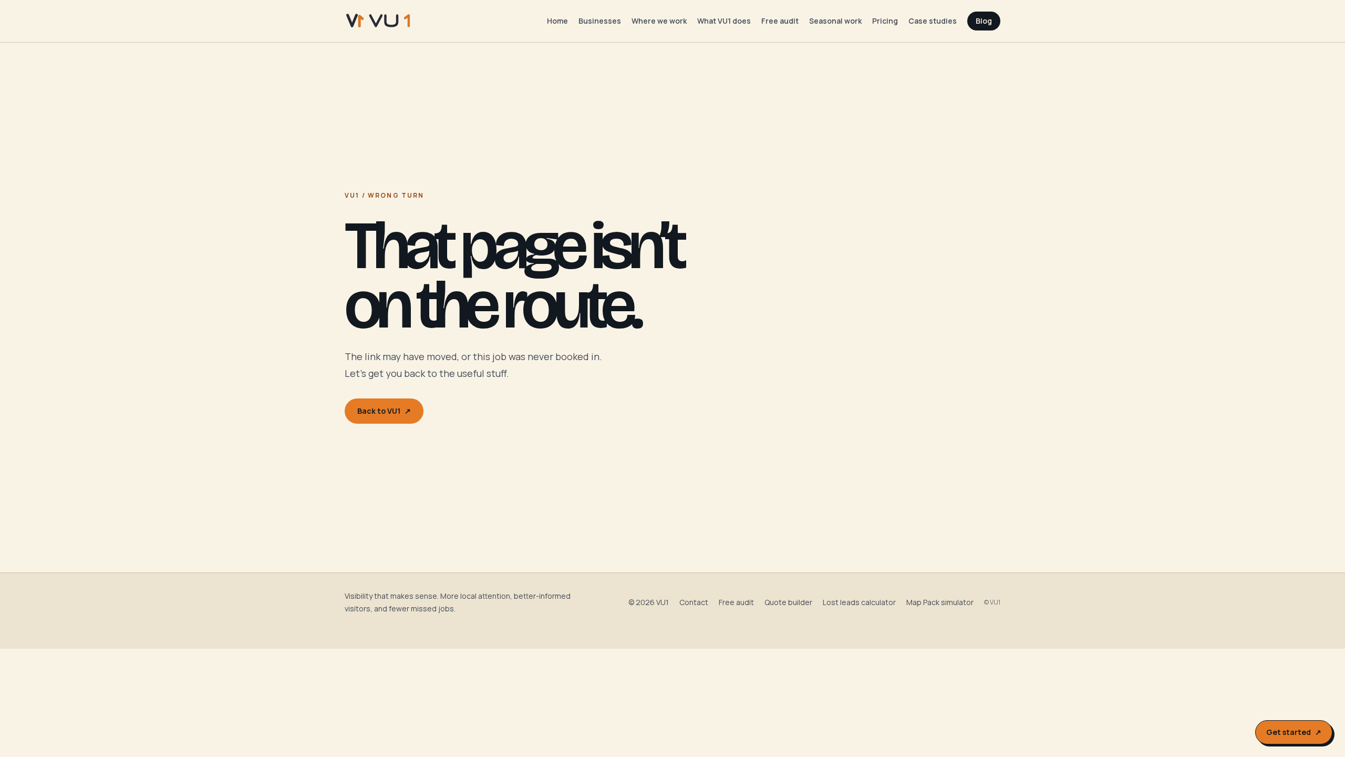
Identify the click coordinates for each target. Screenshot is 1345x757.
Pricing (885, 21)
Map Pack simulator (940, 602)
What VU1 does (724, 21)
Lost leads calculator (859, 602)
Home (557, 21)
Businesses (599, 21)
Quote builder (788, 602)
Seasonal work (835, 21)
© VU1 (992, 602)
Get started (1293, 732)
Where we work (659, 21)
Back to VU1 (384, 411)
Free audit (780, 21)
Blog (984, 21)
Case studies (932, 21)
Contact (693, 602)
